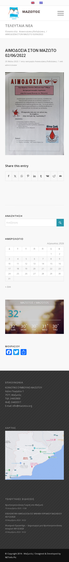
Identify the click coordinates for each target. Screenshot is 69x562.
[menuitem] (59, 13)
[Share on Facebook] (8, 176)
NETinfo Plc (10, 557)
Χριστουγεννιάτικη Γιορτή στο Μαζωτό (24, 505)
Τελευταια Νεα (19, 25)
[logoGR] (28, 13)
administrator (11, 65)
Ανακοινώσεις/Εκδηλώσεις (46, 61)
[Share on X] (15, 176)
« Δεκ (8, 286)
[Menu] (59, 13)
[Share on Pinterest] (28, 176)
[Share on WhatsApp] (22, 176)
